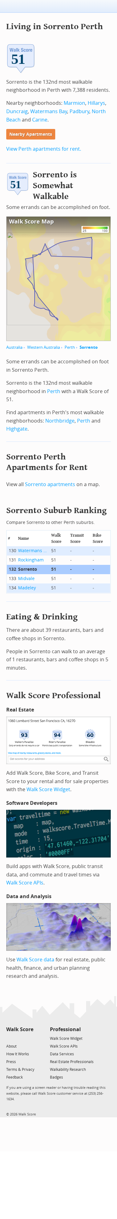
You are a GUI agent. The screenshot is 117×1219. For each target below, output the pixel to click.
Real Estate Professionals (72, 1062)
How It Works (17, 1054)
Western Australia (43, 347)
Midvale (26, 578)
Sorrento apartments (50, 484)
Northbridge (60, 421)
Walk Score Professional (53, 695)
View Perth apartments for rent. (43, 149)
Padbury (79, 111)
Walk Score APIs (24, 883)
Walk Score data (35, 960)
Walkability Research (68, 1069)
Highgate (16, 429)
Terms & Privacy (20, 1069)
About (11, 1046)
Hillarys (96, 103)
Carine (39, 120)
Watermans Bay (48, 111)
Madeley (27, 588)
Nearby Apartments (30, 134)
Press (11, 1062)
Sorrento (89, 347)
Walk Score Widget (48, 789)
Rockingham (31, 560)
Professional (65, 1029)
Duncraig (17, 111)
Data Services (62, 1054)
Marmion (74, 103)
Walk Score (19, 1029)
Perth (70, 347)
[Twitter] (9, 1038)
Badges (56, 1077)
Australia (14, 347)
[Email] (29, 1038)
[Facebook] (19, 1038)
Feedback (14, 1077)
